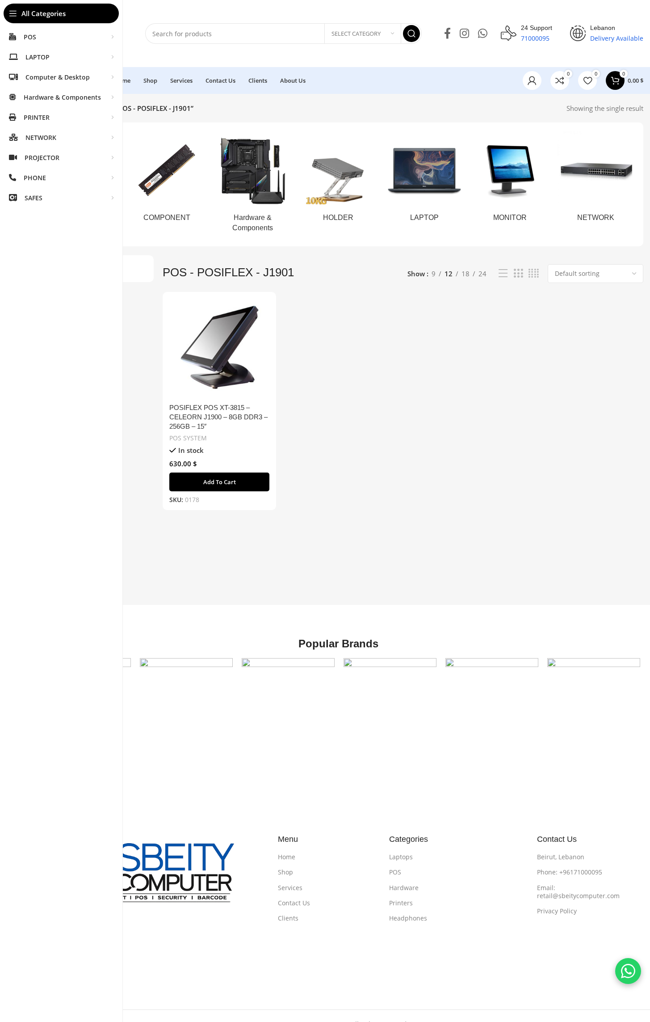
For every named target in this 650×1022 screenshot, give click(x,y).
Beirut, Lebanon (560, 857)
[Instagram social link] (464, 34)
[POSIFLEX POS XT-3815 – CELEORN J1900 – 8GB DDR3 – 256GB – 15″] (219, 349)
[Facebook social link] (447, 34)
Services (290, 887)
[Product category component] (166, 179)
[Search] (411, 33)
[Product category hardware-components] (252, 184)
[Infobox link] (526, 33)
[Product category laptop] (424, 179)
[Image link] (149, 878)
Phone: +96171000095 (569, 872)
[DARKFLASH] (593, 704)
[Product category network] (596, 179)
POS (395, 872)
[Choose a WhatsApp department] (628, 971)
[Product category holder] (338, 179)
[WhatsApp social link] (483, 34)
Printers (401, 903)
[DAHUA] (491, 704)
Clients (288, 918)
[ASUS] (186, 704)
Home (286, 857)
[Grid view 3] (518, 273)
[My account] (532, 80)
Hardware (404, 887)
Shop (285, 872)
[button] (219, 482)
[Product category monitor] (510, 179)
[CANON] (288, 704)
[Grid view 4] (533, 273)
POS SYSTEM (188, 438)
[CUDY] (390, 704)
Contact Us (294, 903)
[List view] (503, 273)
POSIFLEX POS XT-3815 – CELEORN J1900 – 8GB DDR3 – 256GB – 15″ (218, 417)
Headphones (408, 918)
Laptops (401, 857)
